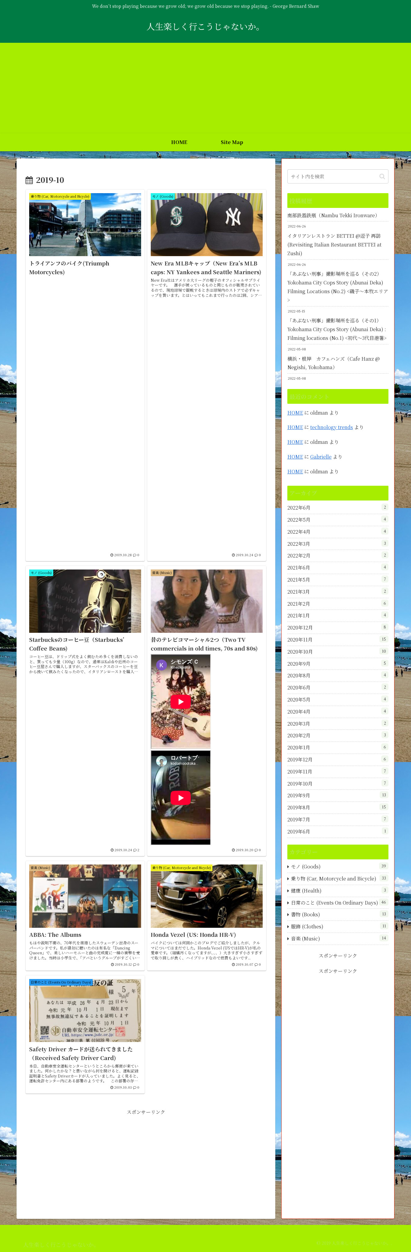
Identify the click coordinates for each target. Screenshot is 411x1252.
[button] (382, 176)
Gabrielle (321, 456)
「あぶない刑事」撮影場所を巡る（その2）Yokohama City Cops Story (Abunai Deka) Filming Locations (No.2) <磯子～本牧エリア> (337, 286)
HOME (295, 412)
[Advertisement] (205, 88)
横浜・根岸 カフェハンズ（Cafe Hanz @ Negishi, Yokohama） (333, 363)
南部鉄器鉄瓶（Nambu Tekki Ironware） (333, 215)
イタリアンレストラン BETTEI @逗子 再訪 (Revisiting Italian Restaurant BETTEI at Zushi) (334, 244)
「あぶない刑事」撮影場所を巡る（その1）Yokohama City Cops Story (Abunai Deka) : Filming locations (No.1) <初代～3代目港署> (337, 329)
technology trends (331, 427)
